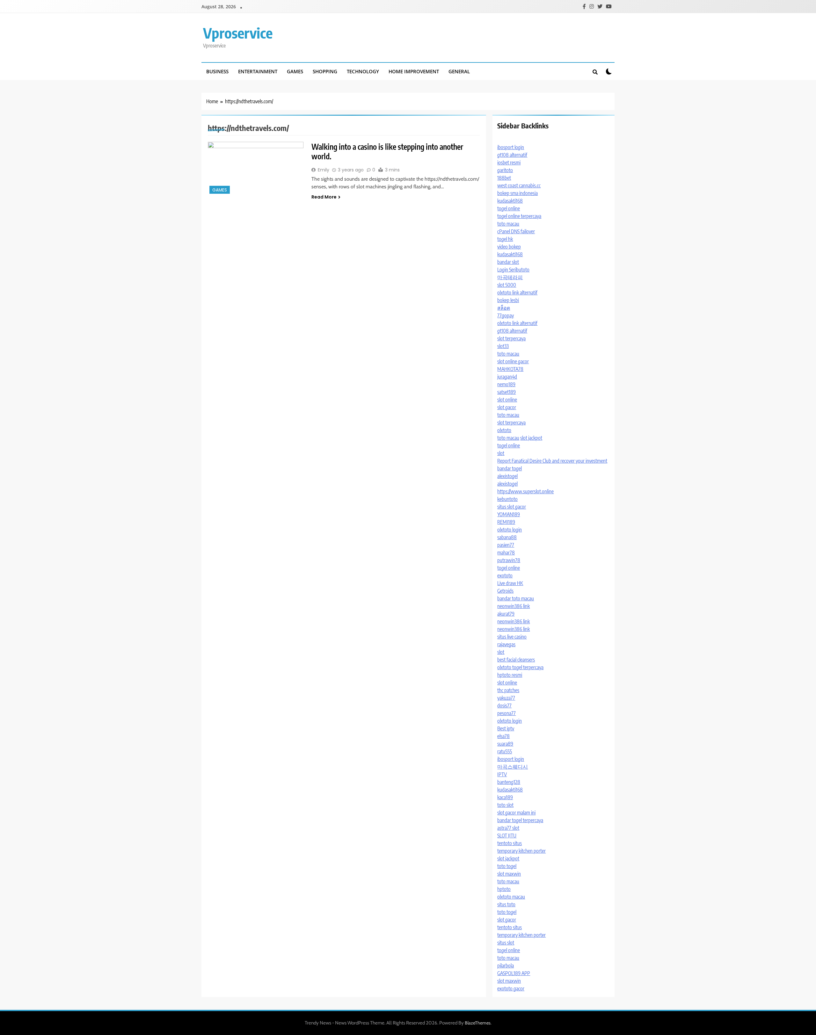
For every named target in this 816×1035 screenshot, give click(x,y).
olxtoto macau (511, 897)
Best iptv (505, 728)
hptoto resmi (509, 675)
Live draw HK (510, 583)
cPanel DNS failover (516, 231)
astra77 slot (508, 828)
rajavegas (506, 644)
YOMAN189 (508, 514)
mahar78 (506, 552)
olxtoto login (509, 529)
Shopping (325, 71)
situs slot (505, 942)
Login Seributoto (513, 269)
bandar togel (509, 468)
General (459, 71)
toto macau (508, 224)
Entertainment (257, 71)
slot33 (503, 346)
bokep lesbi (508, 300)
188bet (504, 178)
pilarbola (505, 965)
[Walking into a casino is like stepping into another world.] (255, 168)
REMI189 (506, 522)
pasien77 (505, 545)
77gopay (505, 315)
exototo (505, 575)
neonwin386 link (513, 606)
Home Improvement (414, 71)
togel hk (505, 239)
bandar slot (508, 262)
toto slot (505, 805)
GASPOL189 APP (513, 973)
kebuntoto (507, 499)
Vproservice (238, 33)
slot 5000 (506, 285)
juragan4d (507, 376)
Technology (363, 71)
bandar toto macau (515, 598)
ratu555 (504, 751)
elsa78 (503, 736)
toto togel (506, 866)
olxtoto (504, 430)
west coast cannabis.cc (519, 185)
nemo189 (506, 384)
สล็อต (503, 308)
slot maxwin (509, 874)
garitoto (505, 170)
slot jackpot (531, 438)
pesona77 (506, 713)
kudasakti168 (510, 201)
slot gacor (506, 407)
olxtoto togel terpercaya (520, 667)
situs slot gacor (511, 506)
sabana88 (507, 537)
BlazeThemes (478, 1023)
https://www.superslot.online (525, 491)
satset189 (506, 392)
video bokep (509, 246)
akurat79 (505, 614)
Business (217, 71)
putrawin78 (508, 560)
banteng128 (508, 782)
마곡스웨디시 (512, 767)
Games (295, 71)
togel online (508, 208)
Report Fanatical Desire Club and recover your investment (552, 461)
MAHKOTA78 (510, 369)
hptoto (504, 889)
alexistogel (507, 476)
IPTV (502, 774)
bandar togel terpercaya (520, 820)
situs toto (506, 904)
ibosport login (510, 147)
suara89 (505, 744)
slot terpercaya (511, 338)
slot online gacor (513, 361)
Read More (324, 197)
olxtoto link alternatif (517, 292)
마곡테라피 (510, 277)
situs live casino (512, 636)
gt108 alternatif (512, 155)
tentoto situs (509, 843)
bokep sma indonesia (517, 193)
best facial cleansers (516, 659)
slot (500, 453)
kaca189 (505, 797)
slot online (507, 399)
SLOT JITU (506, 835)
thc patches (508, 690)
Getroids (505, 591)
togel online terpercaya (519, 216)
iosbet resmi (509, 162)
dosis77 (504, 705)
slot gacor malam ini (516, 812)
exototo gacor (510, 988)
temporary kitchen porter (521, 851)
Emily (323, 170)
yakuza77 (506, 698)
